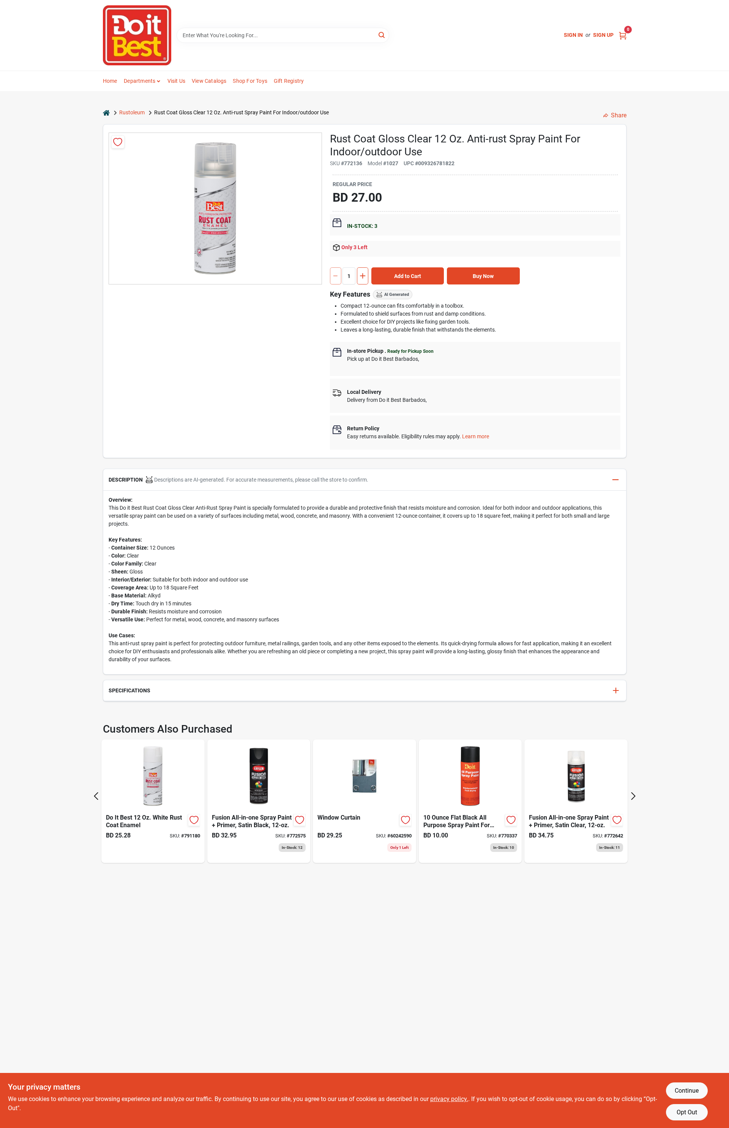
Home (110, 81)
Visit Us (176, 81)
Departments (139, 81)
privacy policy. (449, 1099)
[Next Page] (633, 796)
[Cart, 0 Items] (622, 35)
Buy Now (483, 276)
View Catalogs (209, 81)
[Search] (382, 34)
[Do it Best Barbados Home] (137, 35)
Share (618, 115)
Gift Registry (289, 81)
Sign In (573, 35)
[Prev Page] (96, 796)
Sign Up (603, 35)
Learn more (475, 436)
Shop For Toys (250, 81)
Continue (687, 1090)
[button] (364, 480)
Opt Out (687, 1112)
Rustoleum (132, 112)
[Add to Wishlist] (118, 142)
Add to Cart (407, 276)
